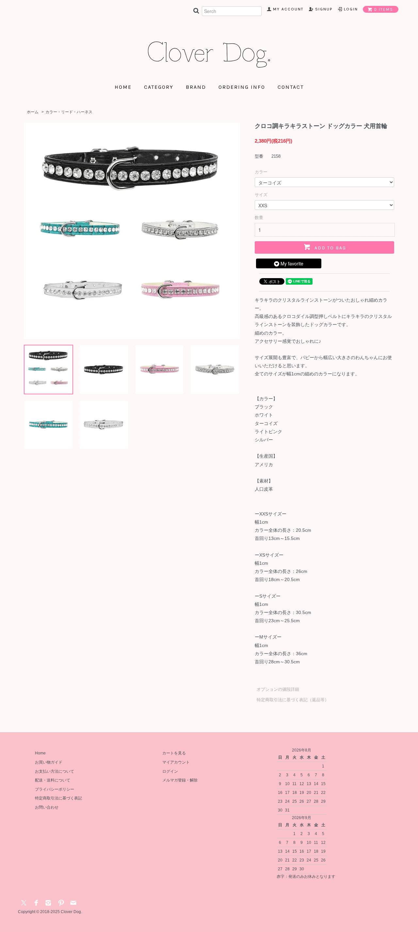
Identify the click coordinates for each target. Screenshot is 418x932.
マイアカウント (176, 762)
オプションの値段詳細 (278, 689)
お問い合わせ (46, 807)
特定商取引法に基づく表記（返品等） (293, 699)
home (123, 87)
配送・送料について (52, 780)
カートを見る (174, 753)
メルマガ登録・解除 (180, 780)
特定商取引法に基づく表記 (58, 798)
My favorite (291, 263)
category (158, 87)
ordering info (241, 87)
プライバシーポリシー (54, 789)
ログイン (170, 771)
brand (196, 87)
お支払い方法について (54, 771)
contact (291, 87)
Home (40, 753)
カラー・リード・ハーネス (68, 112)
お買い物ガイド (48, 762)
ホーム (33, 112)
